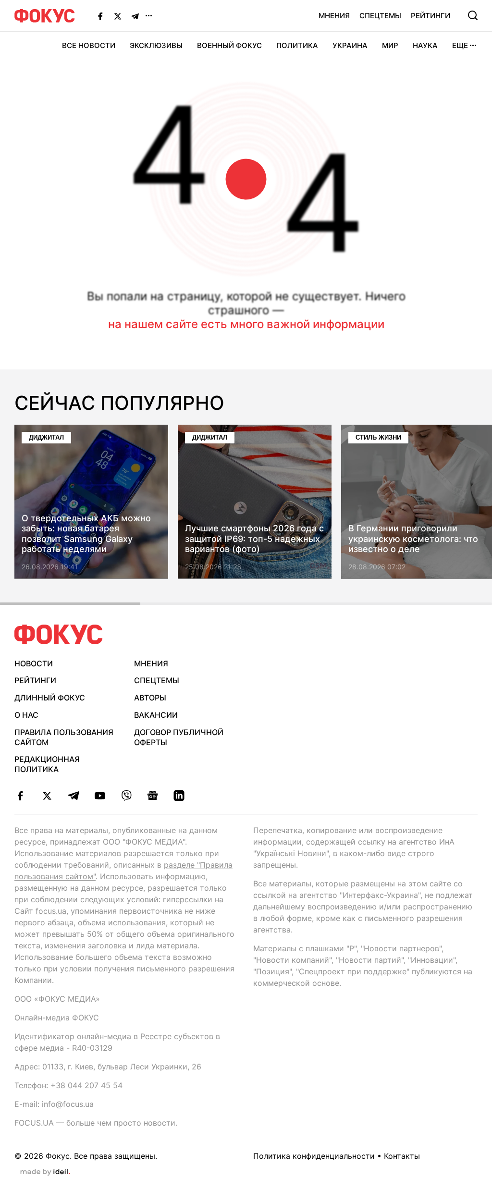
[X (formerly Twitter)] (117, 15)
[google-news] (152, 795)
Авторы (150, 697)
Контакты (402, 1156)
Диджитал (46, 437)
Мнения (334, 15)
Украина (350, 45)
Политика (297, 45)
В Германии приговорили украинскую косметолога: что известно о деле (413, 539)
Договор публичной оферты (178, 737)
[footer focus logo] (58, 634)
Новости (33, 663)
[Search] (473, 15)
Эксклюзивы (156, 45)
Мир (390, 45)
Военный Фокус (229, 45)
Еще (460, 45)
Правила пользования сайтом (63, 737)
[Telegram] (135, 15)
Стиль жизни (378, 437)
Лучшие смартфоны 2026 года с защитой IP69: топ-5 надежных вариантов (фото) (254, 539)
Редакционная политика (47, 764)
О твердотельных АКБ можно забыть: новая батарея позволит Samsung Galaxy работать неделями (86, 533)
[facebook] (20, 795)
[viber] (126, 795)
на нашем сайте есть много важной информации (246, 324)
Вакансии (156, 715)
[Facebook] (100, 15)
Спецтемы (380, 15)
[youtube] (100, 795)
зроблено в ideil (45, 1172)
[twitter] (47, 795)
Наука (425, 45)
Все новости (88, 45)
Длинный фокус (49, 697)
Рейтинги (430, 15)
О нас (26, 715)
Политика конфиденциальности (314, 1156)
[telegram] (73, 795)
